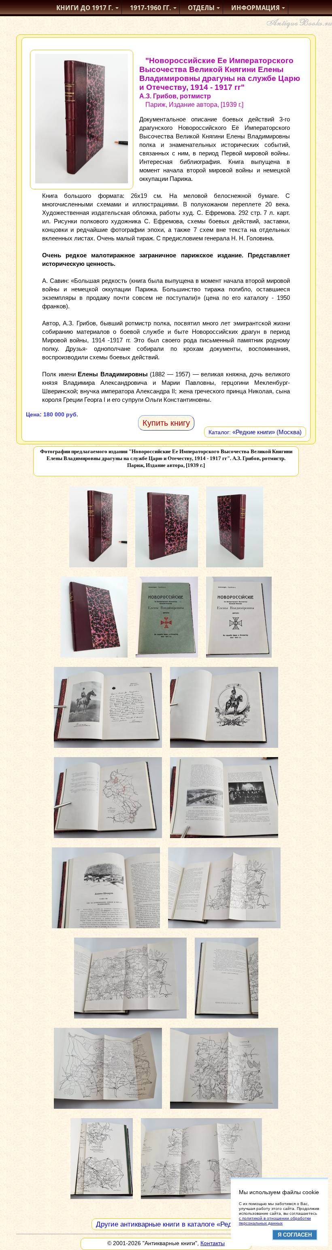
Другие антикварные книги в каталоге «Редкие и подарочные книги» (203, 1224)
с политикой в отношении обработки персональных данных (275, 1220)
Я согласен (295, 1235)
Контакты (212, 1243)
